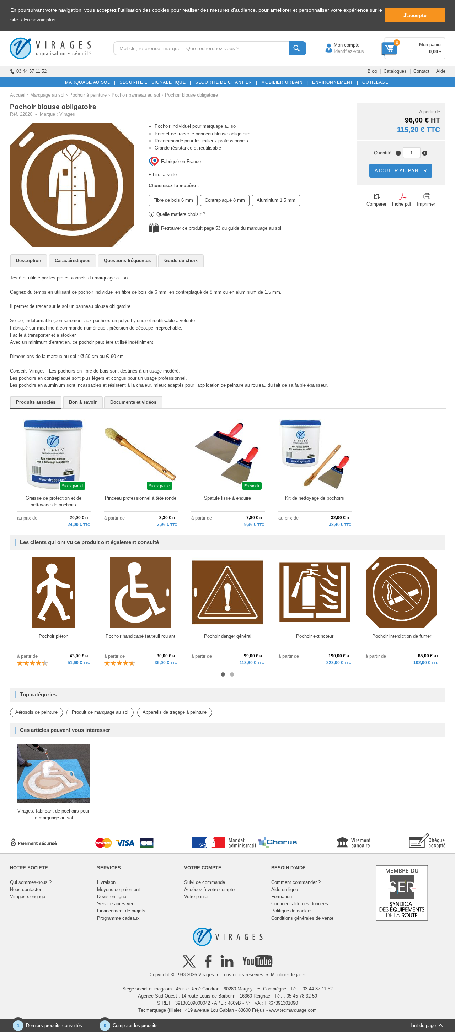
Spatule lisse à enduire (227, 498)
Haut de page (422, 1025)
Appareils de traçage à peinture (175, 712)
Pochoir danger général (227, 636)
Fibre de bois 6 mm (173, 200)
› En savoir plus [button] (38, 19)
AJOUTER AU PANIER (401, 170)
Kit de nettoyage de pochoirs (314, 498)
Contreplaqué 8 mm (225, 200)
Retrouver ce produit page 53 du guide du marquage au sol (221, 228)
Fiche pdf (401, 204)
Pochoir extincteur (314, 636)
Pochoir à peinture (88, 95)
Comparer (376, 204)
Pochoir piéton (53, 636)
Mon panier (430, 44)
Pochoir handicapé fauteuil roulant (140, 636)
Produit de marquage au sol (100, 712)
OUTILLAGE (374, 82)
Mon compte (339, 45)
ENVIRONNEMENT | (334, 82)
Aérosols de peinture (36, 712)
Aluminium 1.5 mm (276, 200)
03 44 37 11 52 (31, 71)
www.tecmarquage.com (293, 1010)
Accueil (17, 95)
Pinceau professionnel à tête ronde (140, 498)
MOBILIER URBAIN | (283, 82)
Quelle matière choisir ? (180, 214)
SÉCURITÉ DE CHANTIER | (225, 82)
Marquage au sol (47, 95)
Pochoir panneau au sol (136, 95)
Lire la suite (165, 174)
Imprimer (426, 204)
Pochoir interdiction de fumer (401, 636)
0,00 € (435, 51)
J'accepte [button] (415, 15)
